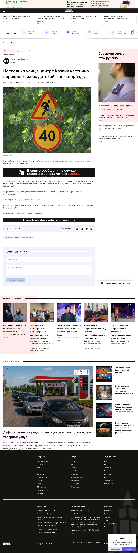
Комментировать (16, 280)
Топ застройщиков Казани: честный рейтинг (122, 370)
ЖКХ (38, 468)
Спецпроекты (108, 484)
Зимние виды (75, 480)
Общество (40, 464)
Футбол (73, 461)
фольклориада (27, 237)
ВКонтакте (107, 511)
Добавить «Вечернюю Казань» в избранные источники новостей (49, 220)
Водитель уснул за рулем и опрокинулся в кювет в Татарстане (117, 17)
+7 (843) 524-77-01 (83, 511)
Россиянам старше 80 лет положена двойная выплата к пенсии (15, 328)
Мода (106, 461)
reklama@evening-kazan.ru (84, 514)
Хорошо (129, 549)
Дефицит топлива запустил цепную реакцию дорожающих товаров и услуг (47, 434)
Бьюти (106, 464)
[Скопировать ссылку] (91, 229)
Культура (40, 480)
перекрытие (8, 237)
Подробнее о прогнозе (9, 33)
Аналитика (11, 361)
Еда (105, 477)
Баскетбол (74, 471)
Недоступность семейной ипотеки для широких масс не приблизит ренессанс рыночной (124, 428)
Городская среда (42, 461)
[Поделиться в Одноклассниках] (82, 229)
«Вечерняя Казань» (19, 59)
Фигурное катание (77, 477)
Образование (41, 487)
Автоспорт (74, 474)
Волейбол (74, 468)
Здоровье (107, 468)
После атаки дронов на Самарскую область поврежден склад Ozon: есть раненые (51, 18)
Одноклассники (109, 523)
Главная (6, 43)
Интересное (75, 487)
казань (17, 237)
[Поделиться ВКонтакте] (77, 229)
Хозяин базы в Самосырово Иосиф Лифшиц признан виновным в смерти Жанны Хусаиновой (39, 331)
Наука (39, 484)
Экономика (40, 474)
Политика (40, 471)
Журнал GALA (110, 457)
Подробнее (115, 549)
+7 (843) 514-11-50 (49, 511)
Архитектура (108, 480)
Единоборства (75, 484)
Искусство (108, 474)
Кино (106, 471)
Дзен (106, 520)
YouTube (107, 514)
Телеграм (107, 517)
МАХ (105, 527)
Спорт (73, 457)
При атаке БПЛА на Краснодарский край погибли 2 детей (16, 17)
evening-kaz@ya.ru (48, 514)
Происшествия (16, 43)
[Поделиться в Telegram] (86, 229)
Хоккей (73, 464)
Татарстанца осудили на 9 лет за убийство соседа (83, 17)
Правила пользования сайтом (47, 529)
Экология (40, 490)
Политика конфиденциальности (47, 532)
